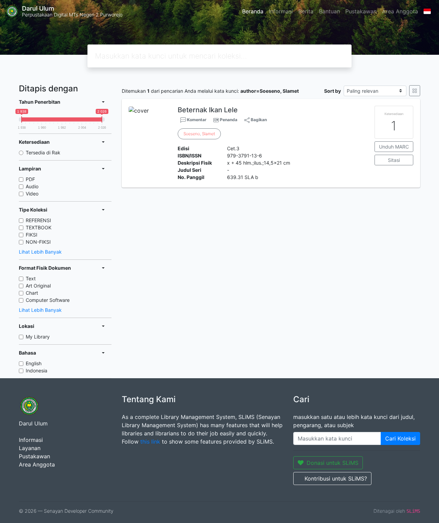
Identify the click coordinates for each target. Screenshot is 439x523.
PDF (30, 179)
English (33, 363)
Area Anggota (400, 11)
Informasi (281, 11)
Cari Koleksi (400, 438)
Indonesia (36, 370)
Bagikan (258, 119)
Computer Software (48, 300)
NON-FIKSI (38, 242)
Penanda (228, 119)
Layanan (29, 448)
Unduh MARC (394, 147)
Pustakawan (361, 11)
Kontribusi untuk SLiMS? (336, 478)
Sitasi (394, 160)
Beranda (252, 11)
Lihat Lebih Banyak (40, 252)
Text (31, 278)
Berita (305, 11)
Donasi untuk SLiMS (332, 462)
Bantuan (329, 11)
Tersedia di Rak (43, 152)
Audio (32, 186)
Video (32, 193)
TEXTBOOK (38, 227)
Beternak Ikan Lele (208, 110)
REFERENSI (38, 220)
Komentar (196, 119)
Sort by (332, 91)
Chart (32, 293)
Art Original (38, 286)
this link (150, 441)
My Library (38, 337)
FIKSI (31, 235)
